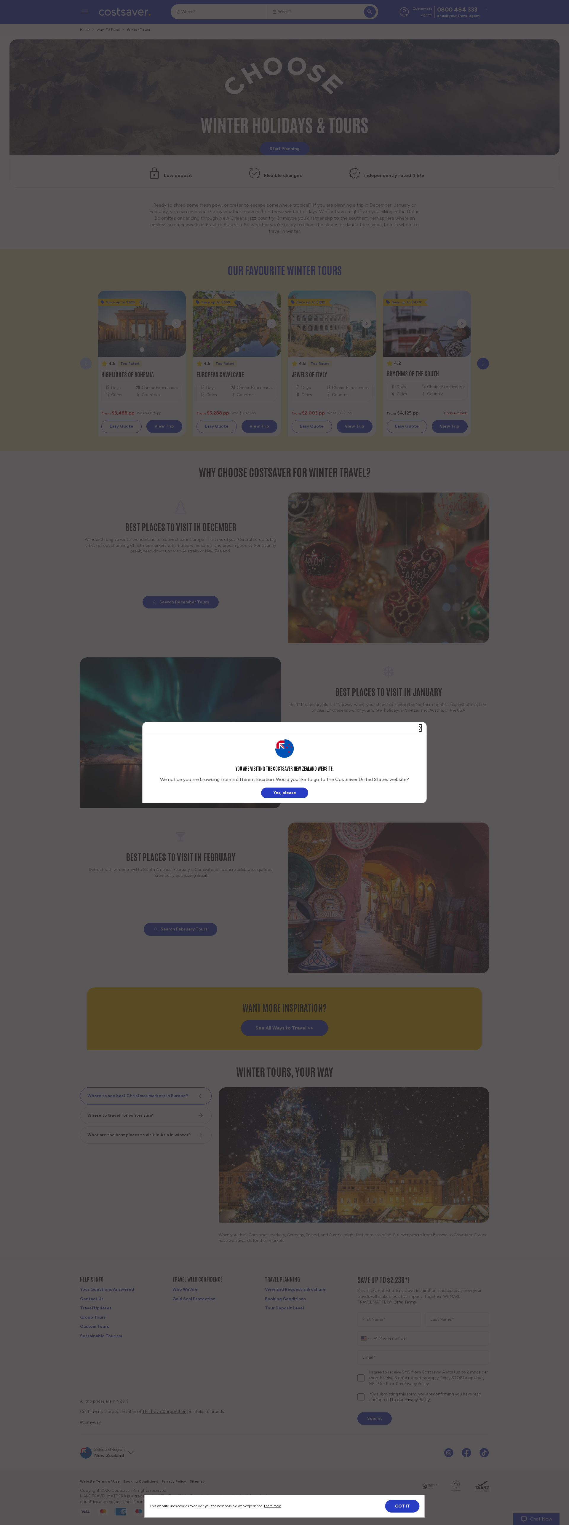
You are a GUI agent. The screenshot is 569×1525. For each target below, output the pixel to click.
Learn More (272, 1506)
